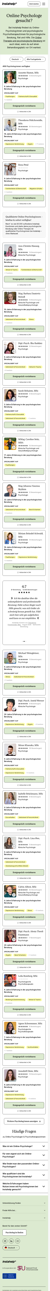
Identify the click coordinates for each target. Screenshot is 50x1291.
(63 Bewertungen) (35, 890)
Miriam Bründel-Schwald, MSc (30, 535)
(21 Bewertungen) (35, 492)
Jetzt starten (34, 4)
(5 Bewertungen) (35, 394)
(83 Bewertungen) (35, 126)
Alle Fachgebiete (34, 59)
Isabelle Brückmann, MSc (30, 793)
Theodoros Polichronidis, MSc (30, 122)
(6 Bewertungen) (35, 797)
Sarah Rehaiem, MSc (28, 390)
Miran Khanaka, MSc (28, 745)
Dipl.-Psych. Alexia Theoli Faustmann (30, 933)
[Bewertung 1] (22, 641)
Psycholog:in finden (14, 1232)
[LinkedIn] (11, 1241)
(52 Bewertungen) (35, 446)
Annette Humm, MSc (28, 72)
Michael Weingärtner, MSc (28, 655)
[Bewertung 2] (24, 641)
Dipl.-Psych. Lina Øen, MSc (29, 840)
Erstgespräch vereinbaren (24, 106)
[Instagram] (5, 1241)
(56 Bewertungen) (35, 748)
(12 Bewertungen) (35, 76)
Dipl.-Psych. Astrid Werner (31, 700)
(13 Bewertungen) (35, 659)
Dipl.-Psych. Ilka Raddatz (30, 343)
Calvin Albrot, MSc (27, 886)
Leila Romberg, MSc (28, 976)
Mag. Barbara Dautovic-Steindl (29, 295)
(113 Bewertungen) (35, 540)
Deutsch (15, 59)
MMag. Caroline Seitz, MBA (28, 441)
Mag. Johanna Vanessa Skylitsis (29, 488)
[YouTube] (17, 1241)
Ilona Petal (23, 164)
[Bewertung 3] (25, 641)
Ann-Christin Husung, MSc (28, 248)
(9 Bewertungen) (35, 704)
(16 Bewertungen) (35, 1074)
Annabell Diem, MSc (28, 1071)
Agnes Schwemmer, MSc (30, 1023)
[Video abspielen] (14, 81)
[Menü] (43, 3)
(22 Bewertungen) (35, 346)
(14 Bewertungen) (35, 252)
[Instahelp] (9, 4)
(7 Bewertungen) (35, 938)
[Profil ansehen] (10, 77)
